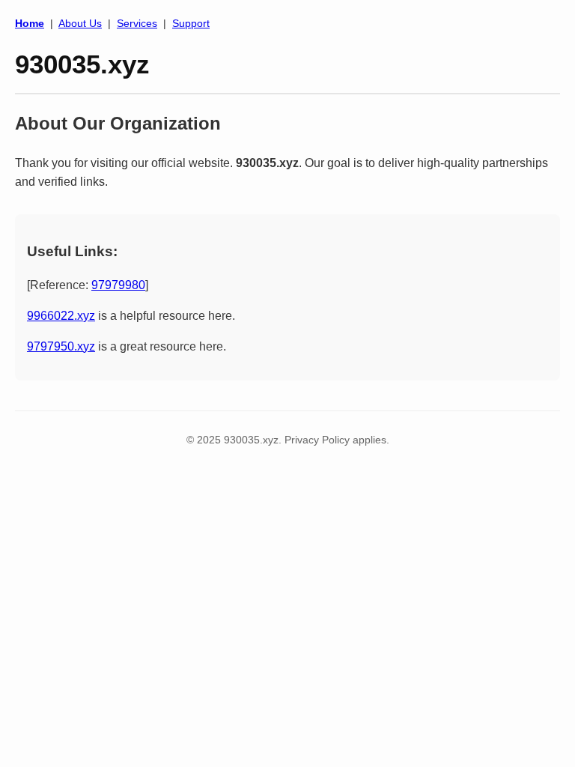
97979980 (118, 285)
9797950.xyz (61, 346)
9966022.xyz (61, 315)
